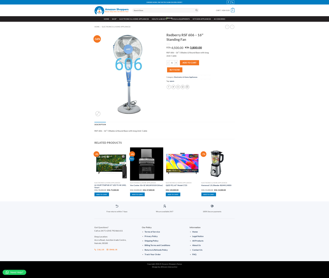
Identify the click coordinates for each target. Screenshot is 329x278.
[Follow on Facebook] (228, 2)
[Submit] (196, 10)
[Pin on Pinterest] (183, 87)
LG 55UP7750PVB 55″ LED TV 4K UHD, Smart (110, 186)
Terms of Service (152, 231)
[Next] (234, 174)
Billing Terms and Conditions (157, 245)
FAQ (194, 254)
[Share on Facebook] (169, 87)
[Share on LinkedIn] (187, 87)
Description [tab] (100, 125)
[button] (14, 272)
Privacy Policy (151, 236)
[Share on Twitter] (173, 87)
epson (172, 81)
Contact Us (197, 250)
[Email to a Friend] (178, 87)
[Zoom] (97, 113)
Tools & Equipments (180, 19)
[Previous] (95, 174)
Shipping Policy (151, 240)
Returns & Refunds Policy (156, 250)
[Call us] (232, 2)
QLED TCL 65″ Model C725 (176, 185)
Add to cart (189, 62)
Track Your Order (153, 254)
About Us (196, 245)
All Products (197, 240)
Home (106, 19)
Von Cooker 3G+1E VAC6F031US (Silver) (146, 185)
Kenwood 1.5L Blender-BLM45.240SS (216, 185)
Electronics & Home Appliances (134, 19)
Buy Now (175, 70)
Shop (114, 19)
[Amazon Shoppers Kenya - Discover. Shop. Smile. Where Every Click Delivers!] (111, 10)
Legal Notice (198, 236)
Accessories (219, 19)
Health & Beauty (159, 19)
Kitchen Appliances (202, 19)
